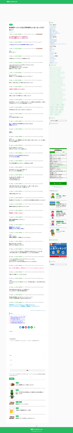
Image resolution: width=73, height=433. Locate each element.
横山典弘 (61, 109)
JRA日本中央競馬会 (53, 41)
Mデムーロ (52, 67)
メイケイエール (53, 99)
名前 (10, 355)
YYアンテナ (52, 51)
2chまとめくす (52, 49)
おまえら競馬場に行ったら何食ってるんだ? (25, 384)
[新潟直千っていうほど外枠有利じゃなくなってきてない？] (29, 327)
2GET (51, 50)
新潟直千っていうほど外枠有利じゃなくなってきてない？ (39, 310)
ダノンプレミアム (53, 89)
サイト (11, 364)
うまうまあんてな (53, 26)
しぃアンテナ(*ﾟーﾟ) (54, 55)
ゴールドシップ (59, 80)
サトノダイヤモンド (53, 82)
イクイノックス (53, 70)
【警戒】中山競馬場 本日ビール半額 (23, 410)
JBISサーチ (52, 38)
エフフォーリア (53, 72)
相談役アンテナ (52, 28)
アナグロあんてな (53, 58)
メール (11, 360)
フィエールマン (53, 94)
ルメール (60, 102)
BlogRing (56, 190)
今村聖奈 (62, 104)
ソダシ (51, 87)
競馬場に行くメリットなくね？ (22, 404)
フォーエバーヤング (60, 94)
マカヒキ (60, 97)
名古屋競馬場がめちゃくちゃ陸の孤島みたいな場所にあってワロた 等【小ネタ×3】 (61, 205)
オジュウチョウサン (60, 72)
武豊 (56, 111)
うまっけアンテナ (53, 27)
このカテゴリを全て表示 (58, 179)
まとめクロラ (52, 57)
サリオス (60, 82)
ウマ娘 (58, 70)
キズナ (58, 75)
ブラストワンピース (53, 97)
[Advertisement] (36, 12)
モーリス (63, 99)
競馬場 (11, 331)
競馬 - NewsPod (53, 30)
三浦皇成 (57, 104)
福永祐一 (51, 114)
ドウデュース (59, 92)
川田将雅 (51, 109)
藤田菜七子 (57, 114)
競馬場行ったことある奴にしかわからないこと (25, 418)
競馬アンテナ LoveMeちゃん (55, 32)
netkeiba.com (52, 42)
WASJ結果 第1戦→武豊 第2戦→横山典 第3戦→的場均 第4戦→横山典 (61, 214)
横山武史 (51, 111)
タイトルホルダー (57, 87)
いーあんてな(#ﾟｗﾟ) (53, 53)
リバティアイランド (53, 102)
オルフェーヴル (53, 75)
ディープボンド (53, 92)
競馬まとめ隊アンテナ (54, 31)
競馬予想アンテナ (53, 34)
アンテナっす (52, 60)
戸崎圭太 (56, 109)
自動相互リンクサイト (54, 62)
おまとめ (51, 54)
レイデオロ (52, 104)
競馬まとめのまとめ (12, 1)
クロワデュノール (61, 77)
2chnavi (51, 47)
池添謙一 (60, 111)
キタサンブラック (53, 77)
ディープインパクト (61, 89)
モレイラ (58, 99)
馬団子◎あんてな (53, 35)
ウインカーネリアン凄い (60, 231)
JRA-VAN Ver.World (53, 39)
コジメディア (52, 61)
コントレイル (52, 80)
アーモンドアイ (58, 67)
